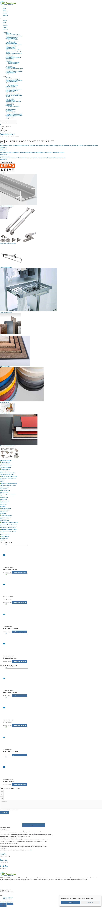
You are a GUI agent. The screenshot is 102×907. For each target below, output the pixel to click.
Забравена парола (7, 898)
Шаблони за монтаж (11, 72)
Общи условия (3, 884)
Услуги (4, 10)
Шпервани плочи (10, 73)
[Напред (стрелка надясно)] (4, 906)
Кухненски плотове (10, 48)
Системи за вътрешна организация (14, 68)
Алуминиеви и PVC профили (13, 34)
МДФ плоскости (10, 54)
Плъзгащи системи (10, 67)
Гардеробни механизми (12, 37)
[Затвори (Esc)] (1, 904)
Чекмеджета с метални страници (14, 71)
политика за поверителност (12, 810)
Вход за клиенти (7, 134)
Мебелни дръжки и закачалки (13, 57)
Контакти (5, 15)
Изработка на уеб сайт (5, 886)
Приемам (70, 902)
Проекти (5, 13)
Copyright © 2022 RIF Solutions (7, 888)
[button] (51, 19)
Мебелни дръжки (10, 56)
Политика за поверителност (6, 883)
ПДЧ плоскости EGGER (13, 39)
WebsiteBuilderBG (16, 886)
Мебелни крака (10, 58)
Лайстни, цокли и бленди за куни (14, 51)
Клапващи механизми (11, 43)
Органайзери (9, 66)
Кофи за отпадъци (10, 47)
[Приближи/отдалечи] (11, 904)
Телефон (4, 860)
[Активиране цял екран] (8, 904)
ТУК (31, 850)
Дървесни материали (11, 38)
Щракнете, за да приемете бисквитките (33, 825)
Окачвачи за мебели (11, 64)
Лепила (8, 52)
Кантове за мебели (10, 42)
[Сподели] (4, 904)
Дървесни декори (13, 41)
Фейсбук (4, 866)
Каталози (5, 12)
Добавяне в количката (19, 572)
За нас (4, 8)
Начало (5, 6)
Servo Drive (8, 33)
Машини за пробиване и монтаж (14, 53)
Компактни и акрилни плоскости (14, 44)
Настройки (90, 902)
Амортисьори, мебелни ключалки (14, 36)
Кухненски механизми (13, 63)
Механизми (9, 61)
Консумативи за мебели (12, 46)
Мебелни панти (10, 59)
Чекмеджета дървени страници (14, 69)
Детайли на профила (8, 897)
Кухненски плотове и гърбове (13, 49)
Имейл (3, 854)
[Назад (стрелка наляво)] (1, 906)
